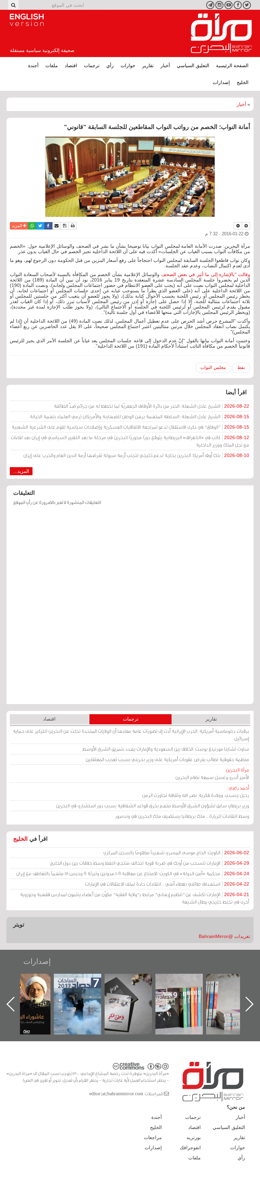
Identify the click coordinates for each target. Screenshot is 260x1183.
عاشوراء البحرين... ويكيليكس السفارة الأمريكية (84, 989)
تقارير (148, 65)
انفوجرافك (190, 1147)
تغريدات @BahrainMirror (224, 936)
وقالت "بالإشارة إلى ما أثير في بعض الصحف (205, 274)
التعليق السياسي (193, 65)
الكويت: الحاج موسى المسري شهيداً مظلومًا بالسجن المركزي (176, 852)
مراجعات (153, 1137)
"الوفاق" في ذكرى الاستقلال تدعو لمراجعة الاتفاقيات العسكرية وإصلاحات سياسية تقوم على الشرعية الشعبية (130, 426)
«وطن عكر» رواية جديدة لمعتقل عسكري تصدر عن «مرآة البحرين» (186, 993)
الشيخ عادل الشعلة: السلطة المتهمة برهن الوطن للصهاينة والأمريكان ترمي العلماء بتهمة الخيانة (139, 416)
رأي (110, 65)
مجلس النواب (213, 367)
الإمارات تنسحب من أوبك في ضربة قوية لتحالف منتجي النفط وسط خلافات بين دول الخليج (149, 862)
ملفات (51, 65)
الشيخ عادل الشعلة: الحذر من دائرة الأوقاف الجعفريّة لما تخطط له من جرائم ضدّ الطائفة (151, 405)
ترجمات (92, 65)
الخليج (242, 82)
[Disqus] (130, 607)
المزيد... (21, 471)
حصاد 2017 (135, 981)
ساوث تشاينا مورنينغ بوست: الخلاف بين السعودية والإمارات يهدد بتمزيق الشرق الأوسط (165, 748)
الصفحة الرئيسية (232, 65)
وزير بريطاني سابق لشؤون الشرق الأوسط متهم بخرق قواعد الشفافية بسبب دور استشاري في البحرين (152, 805)
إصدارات (221, 82)
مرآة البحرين (221, 33)
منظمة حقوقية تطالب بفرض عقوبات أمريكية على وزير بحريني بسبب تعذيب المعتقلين (167, 759)
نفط (241, 367)
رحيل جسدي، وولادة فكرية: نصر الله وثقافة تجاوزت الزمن (195, 791)
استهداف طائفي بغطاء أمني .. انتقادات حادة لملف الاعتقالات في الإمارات (167, 883)
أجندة (33, 65)
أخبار (165, 65)
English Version (27, 20)
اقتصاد (71, 65)
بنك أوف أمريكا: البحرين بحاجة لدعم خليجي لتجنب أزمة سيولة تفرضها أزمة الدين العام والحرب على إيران (136, 455)
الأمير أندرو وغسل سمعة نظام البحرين (212, 773)
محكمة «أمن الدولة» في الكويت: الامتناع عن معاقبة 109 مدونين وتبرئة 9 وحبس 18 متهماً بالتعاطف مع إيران (132, 873)
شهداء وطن (34, 981)
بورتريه (194, 1137)
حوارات (128, 65)
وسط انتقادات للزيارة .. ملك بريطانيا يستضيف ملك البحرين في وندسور (182, 815)
